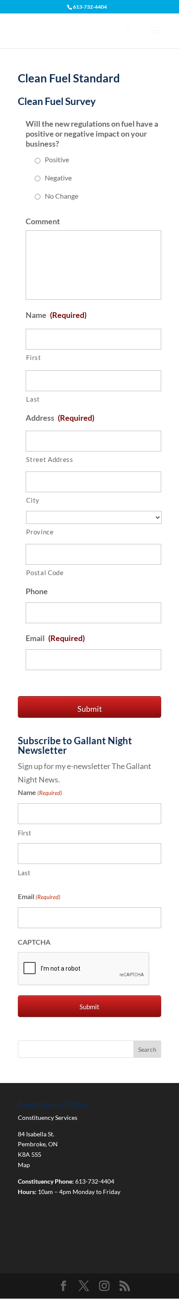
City (33, 500)
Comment (43, 221)
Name (56, 315)
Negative (58, 177)
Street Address (49, 459)
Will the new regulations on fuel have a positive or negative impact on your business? (92, 134)
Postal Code (44, 572)
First (33, 357)
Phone (37, 591)
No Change (61, 196)
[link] (63, 1286)
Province (39, 532)
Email (55, 638)
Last (33, 399)
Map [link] (24, 1164)
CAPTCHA (34, 942)
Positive (57, 159)
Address (60, 417)
